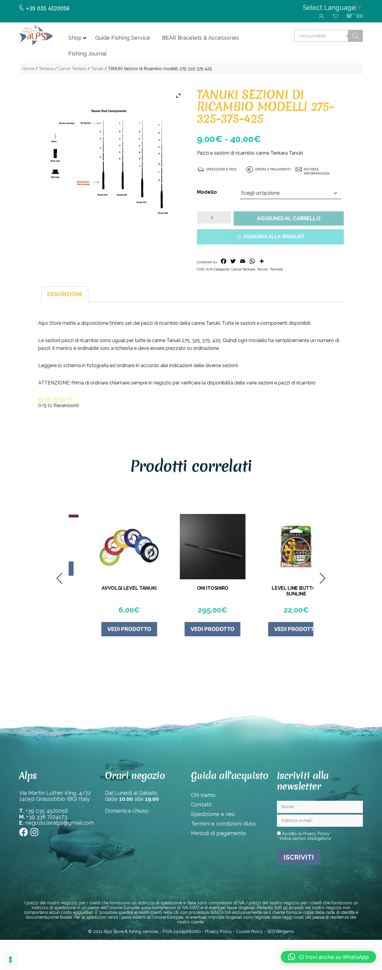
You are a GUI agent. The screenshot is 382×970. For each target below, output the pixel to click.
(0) (360, 16)
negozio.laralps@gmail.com (59, 823)
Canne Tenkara (72, 68)
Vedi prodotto (108, 629)
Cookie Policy (249, 931)
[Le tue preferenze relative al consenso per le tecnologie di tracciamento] (10, 959)
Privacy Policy (316, 833)
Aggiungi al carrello (289, 218)
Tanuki (97, 68)
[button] (270, 236)
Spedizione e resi (213, 814)
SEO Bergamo (280, 931)
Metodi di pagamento (218, 833)
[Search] (355, 36)
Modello (207, 192)
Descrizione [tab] (65, 294)
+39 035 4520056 (46, 811)
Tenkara (46, 68)
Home (28, 68)
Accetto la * (306, 833)
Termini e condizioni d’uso (223, 823)
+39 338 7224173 (46, 817)
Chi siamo (203, 795)
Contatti (201, 804)
